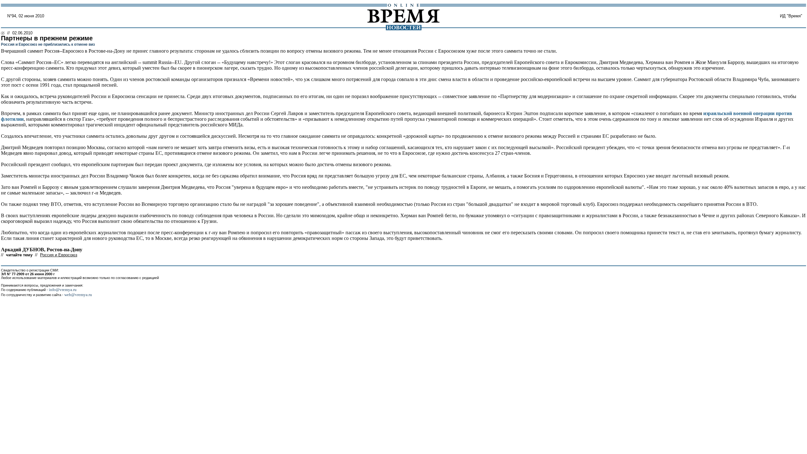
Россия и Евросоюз (58, 255)
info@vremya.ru (63, 289)
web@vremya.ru (78, 294)
